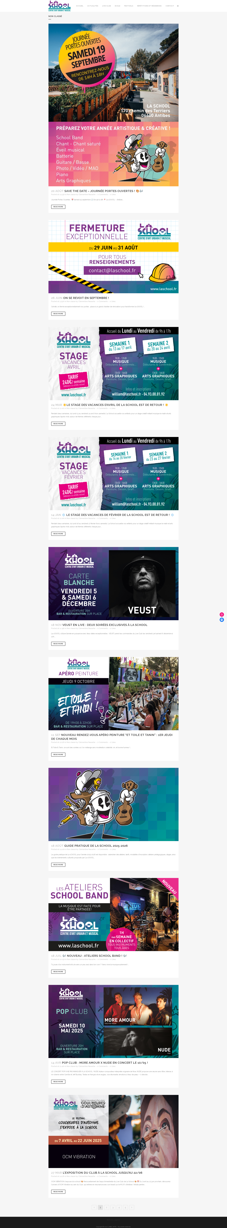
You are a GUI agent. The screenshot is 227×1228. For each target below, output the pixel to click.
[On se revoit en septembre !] (113, 256)
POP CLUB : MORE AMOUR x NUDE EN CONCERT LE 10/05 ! (105, 1062)
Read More (58, 207)
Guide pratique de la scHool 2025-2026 (96, 845)
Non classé (71, 194)
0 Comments (103, 194)
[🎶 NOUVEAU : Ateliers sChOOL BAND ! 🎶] (113, 914)
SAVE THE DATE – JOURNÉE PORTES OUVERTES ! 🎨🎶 (103, 191)
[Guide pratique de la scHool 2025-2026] (113, 804)
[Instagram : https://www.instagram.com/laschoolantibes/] (222, 614)
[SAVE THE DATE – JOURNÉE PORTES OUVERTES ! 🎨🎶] (113, 105)
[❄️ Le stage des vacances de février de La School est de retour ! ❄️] (113, 473)
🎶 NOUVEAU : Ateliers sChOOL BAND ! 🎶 (94, 955)
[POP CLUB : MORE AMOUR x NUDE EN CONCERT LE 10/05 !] (113, 1021)
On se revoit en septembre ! (86, 298)
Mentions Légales (113, 1220)
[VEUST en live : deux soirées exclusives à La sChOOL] (113, 583)
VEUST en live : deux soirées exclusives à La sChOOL (105, 625)
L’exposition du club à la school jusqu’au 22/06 (102, 1172)
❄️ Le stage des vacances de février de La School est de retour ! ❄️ (118, 515)
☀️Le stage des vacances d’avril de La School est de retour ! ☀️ (115, 405)
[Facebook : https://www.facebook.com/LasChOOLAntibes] (222, 620)
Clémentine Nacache (87, 194)
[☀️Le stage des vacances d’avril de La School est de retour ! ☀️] (113, 363)
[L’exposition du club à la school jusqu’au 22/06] (113, 1131)
